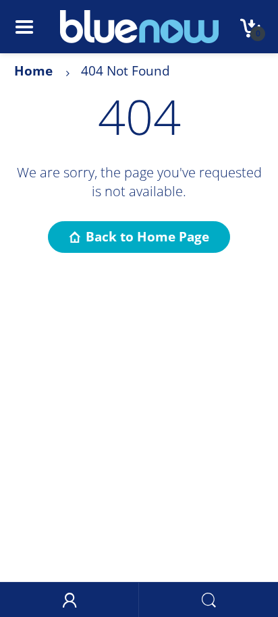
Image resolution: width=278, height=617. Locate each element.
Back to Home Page (147, 236)
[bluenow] (139, 25)
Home (33, 71)
